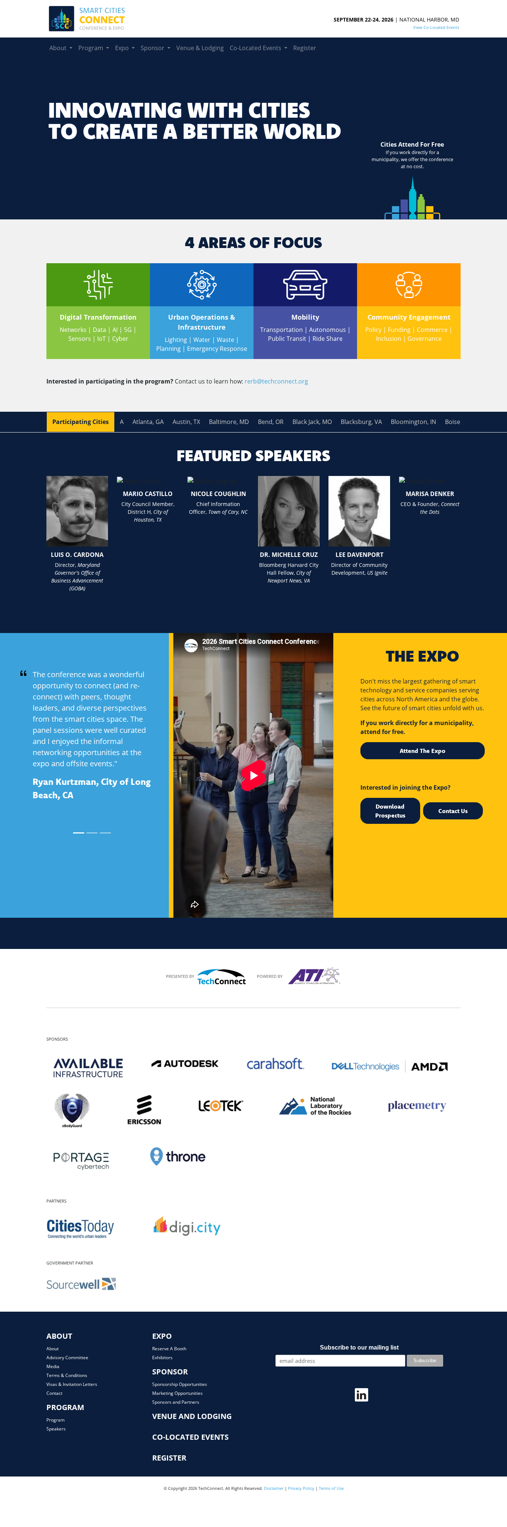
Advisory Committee (67, 1357)
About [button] (58, 48)
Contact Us (453, 811)
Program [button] (91, 48)
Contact (54, 1393)
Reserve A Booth (169, 1348)
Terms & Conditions (66, 1375)
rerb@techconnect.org (276, 381)
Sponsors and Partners (175, 1402)
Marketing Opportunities (177, 1393)
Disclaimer (274, 1488)
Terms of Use (331, 1488)
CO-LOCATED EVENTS (190, 1437)
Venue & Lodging (200, 48)
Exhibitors (162, 1357)
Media (52, 1366)
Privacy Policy (301, 1488)
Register (304, 48)
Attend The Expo (422, 750)
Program (55, 1420)
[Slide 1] (78, 833)
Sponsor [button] (153, 48)
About (52, 1348)
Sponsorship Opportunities (179, 1384)
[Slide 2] (92, 833)
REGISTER (169, 1458)
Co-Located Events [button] (256, 48)
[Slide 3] (105, 833)
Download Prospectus (390, 811)
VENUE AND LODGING (192, 1416)
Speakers (56, 1429)
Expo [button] (122, 48)
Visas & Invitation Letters (71, 1384)
